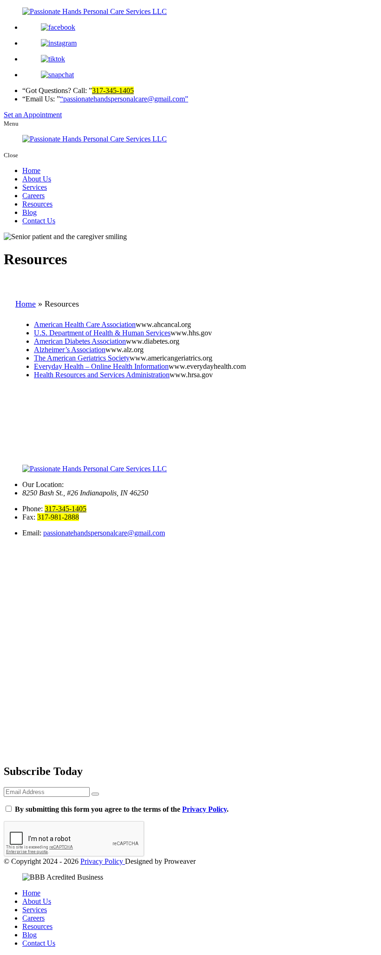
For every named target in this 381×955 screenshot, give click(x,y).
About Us (36, 179)
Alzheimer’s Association (69, 350)
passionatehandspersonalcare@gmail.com (104, 533)
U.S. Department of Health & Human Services (102, 333)
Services (34, 187)
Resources (37, 204)
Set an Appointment (33, 115)
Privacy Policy (204, 809)
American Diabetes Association (80, 341)
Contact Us (38, 221)
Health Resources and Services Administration (102, 375)
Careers (33, 196)
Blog (29, 212)
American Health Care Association (85, 324)
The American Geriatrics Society (82, 358)
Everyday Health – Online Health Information (101, 366)
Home (31, 170)
